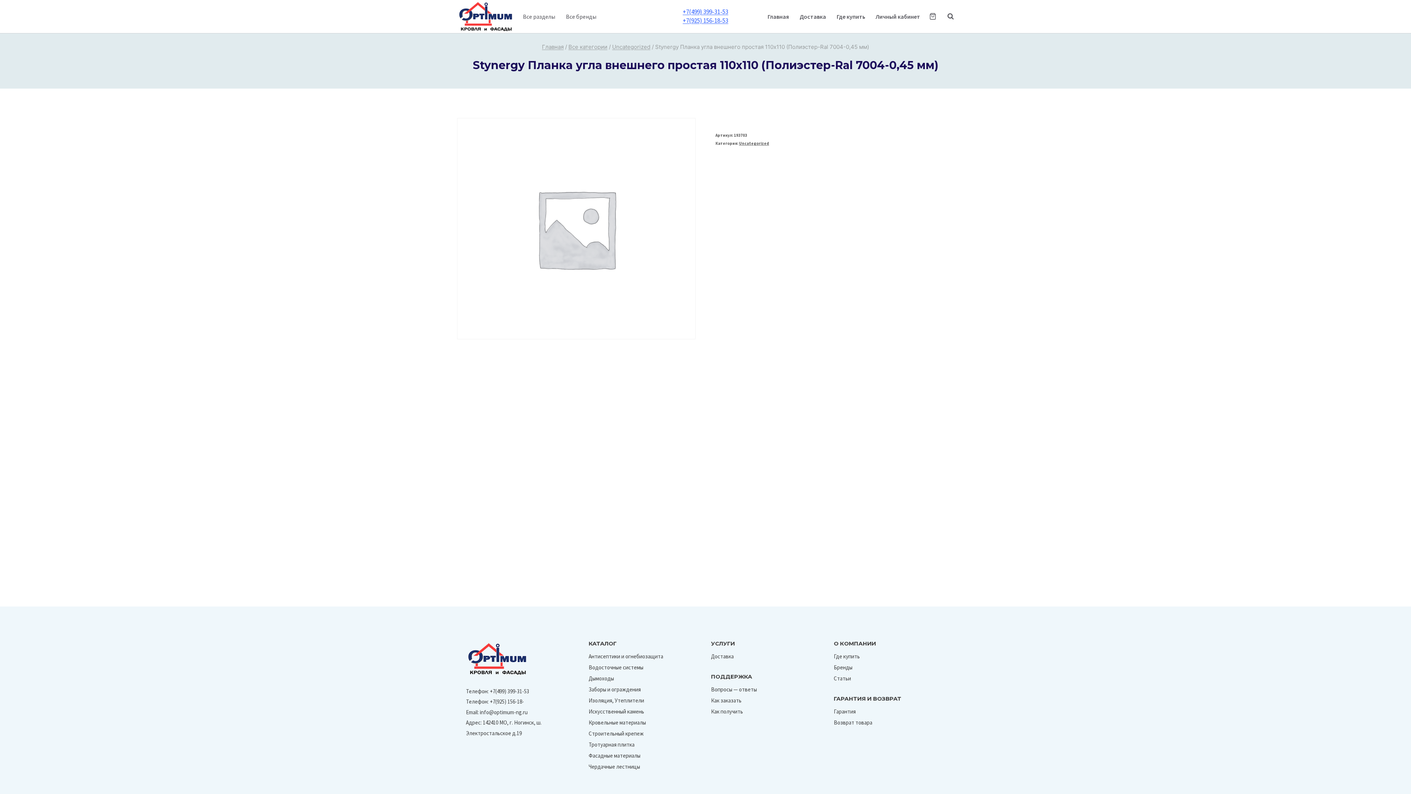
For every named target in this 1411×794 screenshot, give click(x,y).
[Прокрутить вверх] (1388, 786)
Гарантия (845, 711)
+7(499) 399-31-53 (705, 12)
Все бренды (581, 16)
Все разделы (539, 16)
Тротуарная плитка (612, 744)
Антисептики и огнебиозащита (626, 656)
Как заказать (726, 700)
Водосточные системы (616, 667)
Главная (778, 16)
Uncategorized (754, 143)
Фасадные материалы (614, 755)
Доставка (813, 16)
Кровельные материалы (617, 722)
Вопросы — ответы (734, 689)
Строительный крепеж (616, 733)
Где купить (851, 16)
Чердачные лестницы (614, 766)
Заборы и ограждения (615, 689)
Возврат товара (853, 722)
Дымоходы (601, 678)
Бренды (843, 667)
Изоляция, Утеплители (616, 700)
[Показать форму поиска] (947, 16)
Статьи (842, 678)
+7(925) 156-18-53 (705, 21)
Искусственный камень (616, 711)
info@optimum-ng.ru (504, 712)
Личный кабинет (898, 16)
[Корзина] (932, 16)
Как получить (727, 711)
